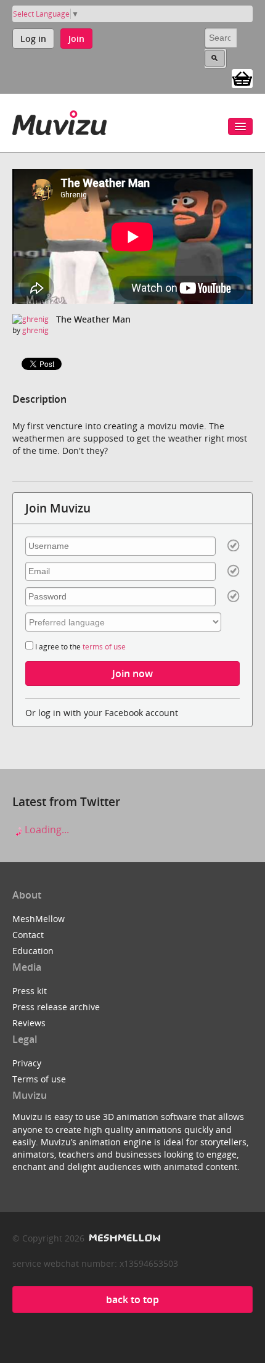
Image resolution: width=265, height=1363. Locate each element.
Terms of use (39, 1079)
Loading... (45, 829)
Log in (33, 38)
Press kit (29, 991)
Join (76, 38)
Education (33, 951)
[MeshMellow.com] (123, 1238)
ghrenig (35, 330)
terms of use (104, 646)
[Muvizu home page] (59, 120)
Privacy (26, 1063)
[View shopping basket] (242, 77)
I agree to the (79, 646)
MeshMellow (38, 918)
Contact (28, 935)
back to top (132, 1299)
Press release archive (56, 1007)
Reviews (29, 1023)
